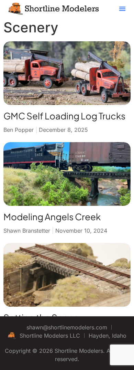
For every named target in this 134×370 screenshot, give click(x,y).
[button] (122, 8)
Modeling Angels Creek (52, 216)
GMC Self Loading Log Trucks (64, 115)
